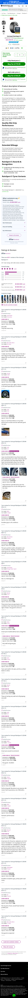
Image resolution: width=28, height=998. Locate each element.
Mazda (8, 593)
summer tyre (5, 191)
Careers (14, 980)
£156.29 (17, 76)
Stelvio (8, 538)
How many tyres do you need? (7, 54)
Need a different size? (19, 38)
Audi (8, 409)
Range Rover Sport (11, 569)
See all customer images (10, 305)
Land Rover (9, 315)
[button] (19, 6)
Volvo (8, 622)
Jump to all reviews (14, 235)
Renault (9, 830)
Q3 (8, 449)
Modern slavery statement (16, 979)
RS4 (8, 411)
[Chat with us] (14, 995)
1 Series (9, 742)
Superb (9, 778)
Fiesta (8, 659)
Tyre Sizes (3, 971)
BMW (8, 741)
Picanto (9, 896)
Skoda (8, 777)
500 (8, 686)
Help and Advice (4, 974)
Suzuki (8, 373)
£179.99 (17, 64)
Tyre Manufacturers (5, 968)
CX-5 (8, 594)
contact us (9, 953)
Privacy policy (7, 979)
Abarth (8, 685)
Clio (8, 831)
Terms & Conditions (16, 978)
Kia (7, 894)
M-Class (9, 344)
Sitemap (2, 980)
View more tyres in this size (9, 15)
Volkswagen (10, 867)
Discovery (9, 317)
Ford (8, 658)
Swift (8, 375)
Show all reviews (8, 947)
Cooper (9, 512)
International (8, 980)
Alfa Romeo (9, 537)
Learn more (23, 67)
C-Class (9, 923)
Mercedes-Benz (10, 342)
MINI (8, 511)
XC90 (8, 623)
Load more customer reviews (11, 941)
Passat (8, 869)
